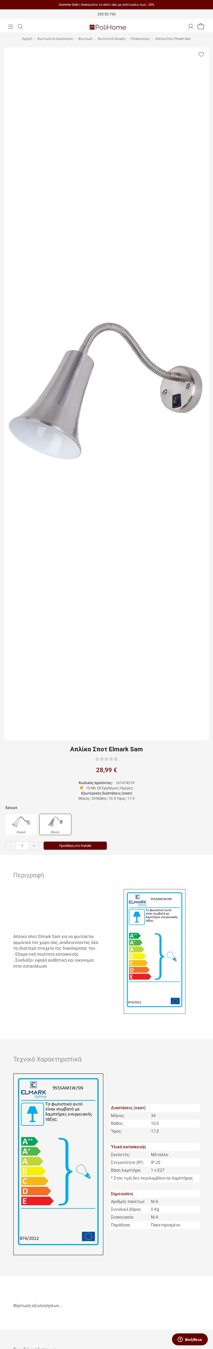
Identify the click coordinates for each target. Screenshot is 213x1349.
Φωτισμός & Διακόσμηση (55, 39)
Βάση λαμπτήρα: (126, 1170)
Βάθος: (117, 1123)
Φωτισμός (85, 39)
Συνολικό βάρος (126, 1209)
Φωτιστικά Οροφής (111, 39)
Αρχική (27, 39)
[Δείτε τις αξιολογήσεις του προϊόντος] (106, 758)
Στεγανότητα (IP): (127, 1162)
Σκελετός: (120, 1154)
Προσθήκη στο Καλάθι (75, 846)
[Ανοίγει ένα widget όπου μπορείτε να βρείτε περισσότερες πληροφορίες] (190, 1339)
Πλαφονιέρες (140, 39)
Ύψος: (116, 1131)
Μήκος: (118, 1115)
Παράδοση (120, 1224)
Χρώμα (11, 807)
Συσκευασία (122, 1217)
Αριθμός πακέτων (128, 1201)
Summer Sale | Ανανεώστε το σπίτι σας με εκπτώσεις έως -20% (107, 5)
